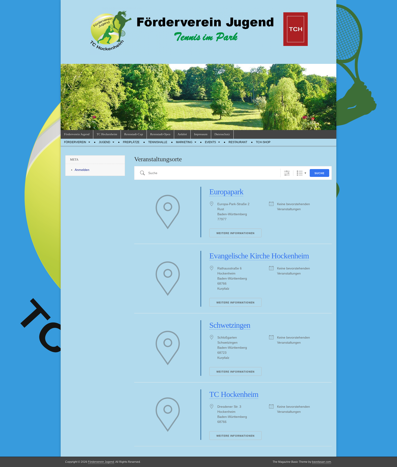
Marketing (184, 142)
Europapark (226, 191)
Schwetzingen (229, 325)
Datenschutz (222, 134)
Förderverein (75, 142)
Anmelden (82, 170)
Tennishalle (157, 142)
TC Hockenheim (107, 134)
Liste (300, 173)
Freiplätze (131, 142)
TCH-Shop (263, 142)
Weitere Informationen (235, 233)
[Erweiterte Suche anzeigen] (287, 173)
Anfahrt (182, 134)
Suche (319, 173)
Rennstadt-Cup (133, 134)
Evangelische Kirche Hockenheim (259, 256)
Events (210, 142)
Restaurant (238, 142)
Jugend (104, 142)
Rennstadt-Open (160, 134)
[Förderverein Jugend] (198, 28)
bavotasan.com (321, 462)
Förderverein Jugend (77, 134)
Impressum (200, 134)
